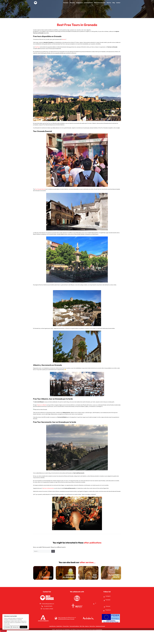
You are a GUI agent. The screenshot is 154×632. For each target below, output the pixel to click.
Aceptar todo (23, 627)
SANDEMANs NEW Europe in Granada (66, 619)
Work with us (92, 626)
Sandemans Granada (100, 626)
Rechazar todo (15, 627)
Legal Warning (52, 626)
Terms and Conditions (74, 626)
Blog (83, 626)
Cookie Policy (59, 626)
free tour (64, 39)
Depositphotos (99, 629)
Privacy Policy (66, 626)
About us (87, 626)
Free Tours (37, 47)
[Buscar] (53, 551)
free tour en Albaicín (41, 405)
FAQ (81, 626)
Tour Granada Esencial (40, 189)
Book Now (3, 631)
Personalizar (7, 627)
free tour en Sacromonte (48, 488)
